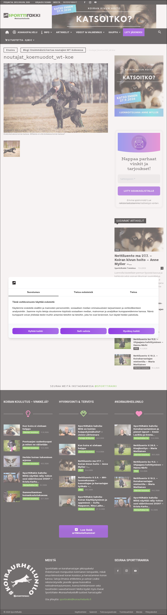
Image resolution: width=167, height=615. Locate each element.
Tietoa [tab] (133, 292)
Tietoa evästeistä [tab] (83, 292)
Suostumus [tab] (33, 292)
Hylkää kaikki (35, 331)
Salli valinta (83, 331)
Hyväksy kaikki (131, 331)
